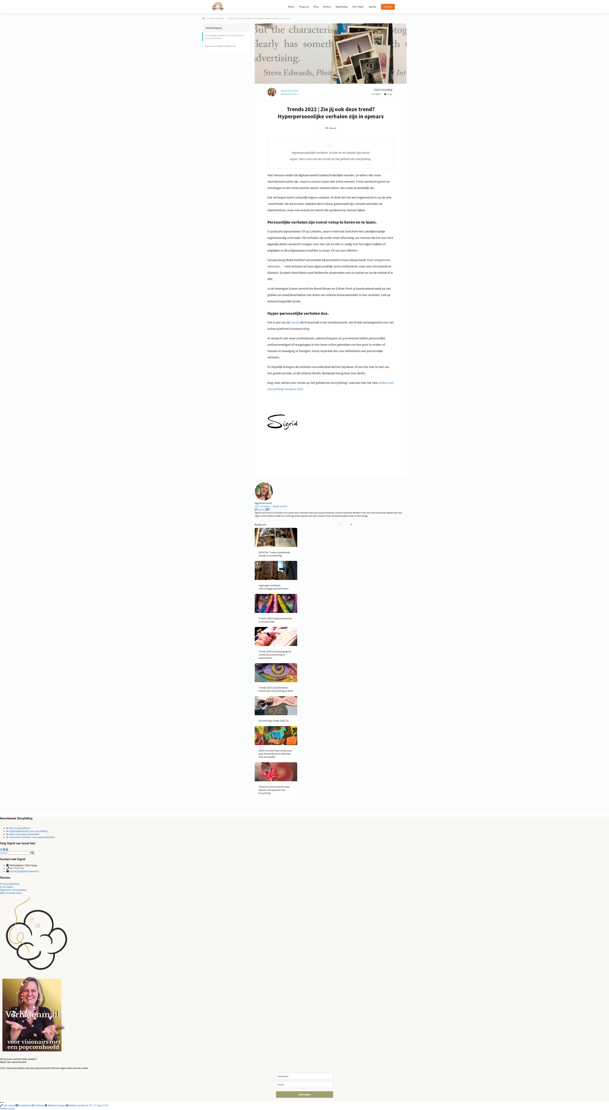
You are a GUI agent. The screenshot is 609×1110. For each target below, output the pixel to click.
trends (295, 322)
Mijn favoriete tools (11, 893)
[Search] (32, 852)
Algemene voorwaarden (13, 889)
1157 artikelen (262, 506)
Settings (39, 1105)
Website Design (56, 1105)
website (261, 509)
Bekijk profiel (280, 506)
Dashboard (25, 1105)
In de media (6, 886)
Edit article (9, 1105)
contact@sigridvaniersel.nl (24, 871)
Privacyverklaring (9, 883)
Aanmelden (304, 1094)
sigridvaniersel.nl (291, 94)
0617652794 (17, 868)
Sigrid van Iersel (289, 90)
